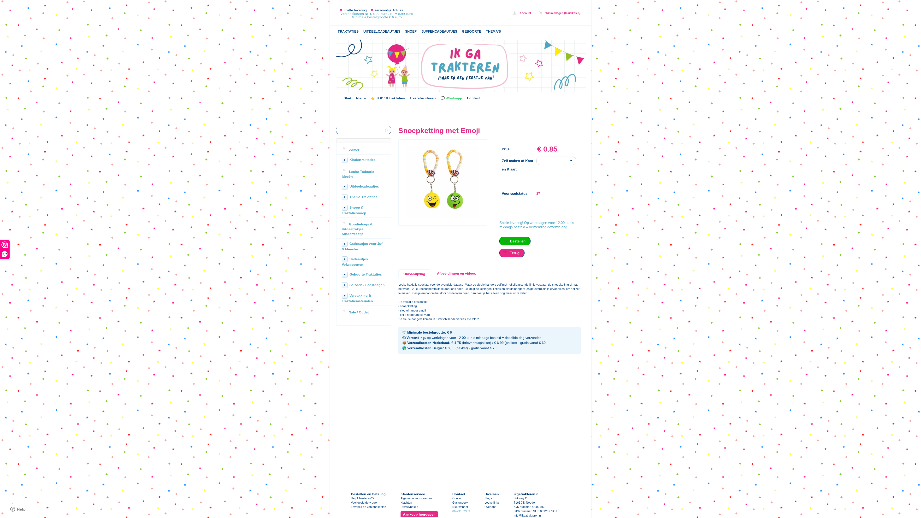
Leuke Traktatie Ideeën (358, 174)
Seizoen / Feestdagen (364, 285)
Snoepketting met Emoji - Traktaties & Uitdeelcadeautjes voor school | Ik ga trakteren (399, 14)
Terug (515, 253)
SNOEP (411, 31)
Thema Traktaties (361, 197)
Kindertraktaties (360, 160)
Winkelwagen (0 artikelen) (562, 13)
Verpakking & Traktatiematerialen (357, 298)
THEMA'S (493, 31)
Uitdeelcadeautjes (361, 186)
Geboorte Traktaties (363, 274)
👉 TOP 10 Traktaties (388, 98)
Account (525, 13)
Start (347, 98)
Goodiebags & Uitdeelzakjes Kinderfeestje (357, 229)
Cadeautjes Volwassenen (355, 261)
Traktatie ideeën (423, 98)
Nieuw (361, 98)
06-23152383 (461, 511)
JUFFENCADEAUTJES (439, 31)
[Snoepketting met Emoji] (443, 217)
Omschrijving (414, 274)
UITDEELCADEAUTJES (381, 31)
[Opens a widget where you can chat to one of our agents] (18, 510)
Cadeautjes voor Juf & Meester (362, 246)
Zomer (354, 150)
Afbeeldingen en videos (456, 273)
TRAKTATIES (348, 31)
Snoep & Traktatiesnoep (354, 210)
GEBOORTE (471, 31)
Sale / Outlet (359, 312)
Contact (473, 98)
